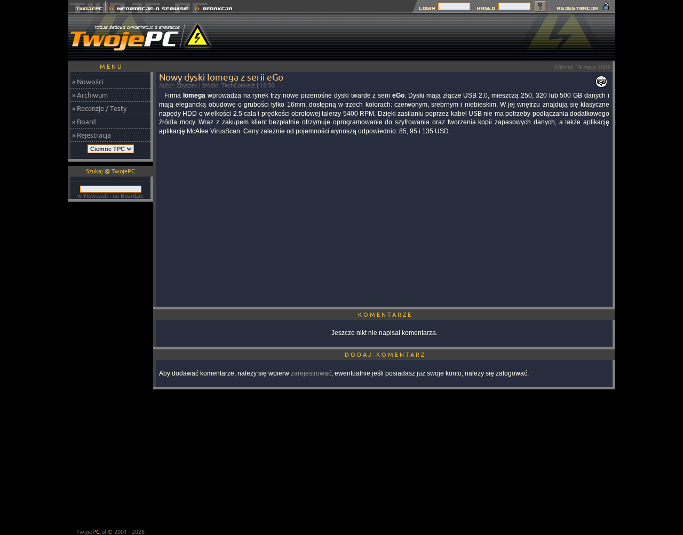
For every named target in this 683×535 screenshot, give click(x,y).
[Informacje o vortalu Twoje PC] (149, 9)
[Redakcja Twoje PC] (214, 9)
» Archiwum (90, 95)
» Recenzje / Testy (99, 108)
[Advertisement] (421, 37)
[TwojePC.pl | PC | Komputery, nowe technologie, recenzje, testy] (87, 9)
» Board (84, 121)
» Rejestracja (91, 135)
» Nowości (88, 81)
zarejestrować (311, 373)
